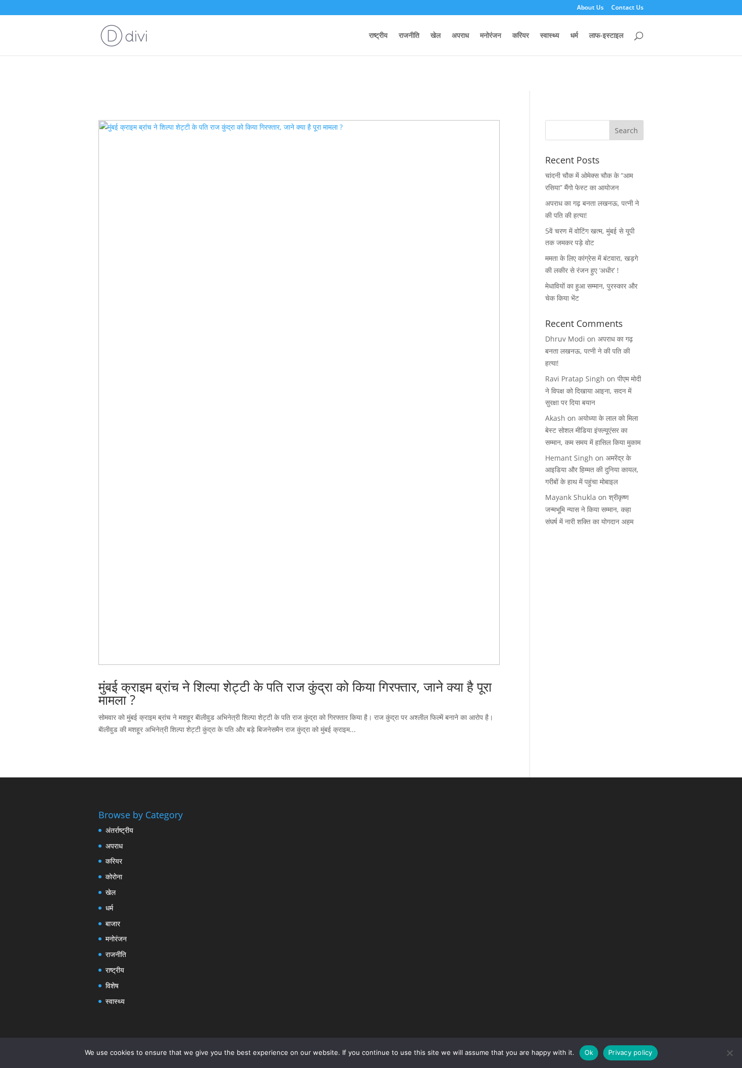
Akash (555, 418)
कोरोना (113, 876)
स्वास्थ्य (549, 36)
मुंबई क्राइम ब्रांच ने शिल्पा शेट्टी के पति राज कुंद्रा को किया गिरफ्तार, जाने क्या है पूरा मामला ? (295, 693)
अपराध (460, 36)
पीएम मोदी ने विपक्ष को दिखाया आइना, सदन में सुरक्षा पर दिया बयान (593, 391)
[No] (729, 1053)
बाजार (112, 923)
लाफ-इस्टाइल (606, 36)
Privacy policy (630, 1052)
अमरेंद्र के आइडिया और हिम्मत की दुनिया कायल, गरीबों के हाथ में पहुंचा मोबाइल (592, 470)
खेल (436, 36)
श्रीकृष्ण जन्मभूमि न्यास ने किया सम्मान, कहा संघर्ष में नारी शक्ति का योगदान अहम (589, 509)
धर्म (574, 36)
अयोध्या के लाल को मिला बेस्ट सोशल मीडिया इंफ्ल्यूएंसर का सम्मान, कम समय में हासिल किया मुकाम (593, 430)
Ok (589, 1052)
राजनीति (409, 36)
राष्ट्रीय (378, 36)
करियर (520, 36)
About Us (590, 8)
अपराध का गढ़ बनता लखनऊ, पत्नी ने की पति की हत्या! (589, 351)
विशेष (112, 985)
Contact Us (627, 8)
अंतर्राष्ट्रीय (119, 830)
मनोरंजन (490, 36)
